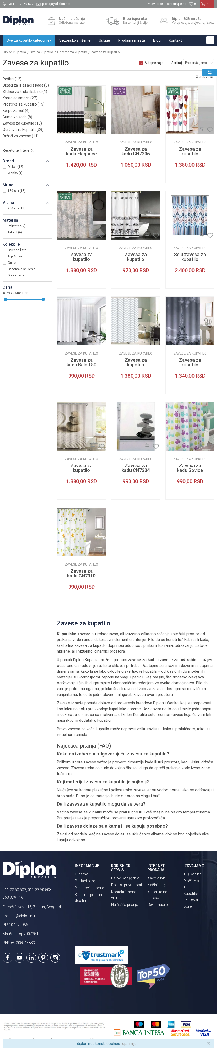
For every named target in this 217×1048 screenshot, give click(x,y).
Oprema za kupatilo (72, 52)
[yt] (19, 958)
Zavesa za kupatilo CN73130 (81, 259)
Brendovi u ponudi (90, 888)
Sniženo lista (17, 250)
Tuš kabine (192, 874)
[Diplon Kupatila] (18, 20)
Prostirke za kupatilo (23, 104)
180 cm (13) (16, 191)
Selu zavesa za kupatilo (190, 257)
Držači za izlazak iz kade (26, 85)
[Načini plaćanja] (51, 21)
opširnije (129, 1043)
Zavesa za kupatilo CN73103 (190, 365)
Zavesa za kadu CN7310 (81, 573)
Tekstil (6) (15, 232)
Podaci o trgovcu (89, 881)
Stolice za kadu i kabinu (25, 91)
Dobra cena (16, 275)
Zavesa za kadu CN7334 (135, 468)
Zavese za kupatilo (22, 123)
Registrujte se (176, 4)
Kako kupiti (156, 878)
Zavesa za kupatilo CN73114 (136, 365)
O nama (81, 874)
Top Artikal (15, 256)
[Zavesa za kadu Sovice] (190, 426)
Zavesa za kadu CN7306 (135, 151)
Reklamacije (157, 904)
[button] (210, 40)
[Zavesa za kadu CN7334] (135, 426)
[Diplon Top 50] (154, 976)
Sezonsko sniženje (21, 269)
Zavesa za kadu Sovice (190, 468)
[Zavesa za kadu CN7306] (135, 110)
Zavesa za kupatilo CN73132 (136, 259)
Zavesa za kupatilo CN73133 (81, 470)
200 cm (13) (16, 208)
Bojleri (188, 906)
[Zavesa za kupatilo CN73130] (81, 215)
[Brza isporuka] (113, 21)
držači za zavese (150, 688)
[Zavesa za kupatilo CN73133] (81, 426)
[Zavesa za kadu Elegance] (81, 110)
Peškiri (12, 79)
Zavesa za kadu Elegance (81, 151)
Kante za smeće (20, 98)
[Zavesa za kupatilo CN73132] (135, 215)
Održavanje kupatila (23, 129)
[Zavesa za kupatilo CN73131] (190, 110)
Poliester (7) (16, 226)
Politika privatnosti (126, 885)
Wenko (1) (15, 173)
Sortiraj (176, 63)
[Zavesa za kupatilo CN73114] (135, 321)
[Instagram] (55, 958)
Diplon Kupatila (14, 52)
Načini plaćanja (160, 885)
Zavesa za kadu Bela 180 (81, 362)
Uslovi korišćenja (125, 878)
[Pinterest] (43, 958)
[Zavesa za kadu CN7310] (81, 532)
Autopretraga (154, 63)
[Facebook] (7, 958)
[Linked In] (31, 958)
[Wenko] (173, 235)
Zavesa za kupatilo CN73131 (190, 154)
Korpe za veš (16, 110)
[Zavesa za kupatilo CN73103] (190, 321)
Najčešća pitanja (124, 904)
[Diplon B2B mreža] (164, 21)
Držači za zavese (21, 136)
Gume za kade (17, 117)
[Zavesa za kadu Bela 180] (81, 321)
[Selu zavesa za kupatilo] (190, 215)
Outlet (12, 263)
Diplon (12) (15, 167)
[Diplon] (65, 130)
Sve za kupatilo (41, 52)
